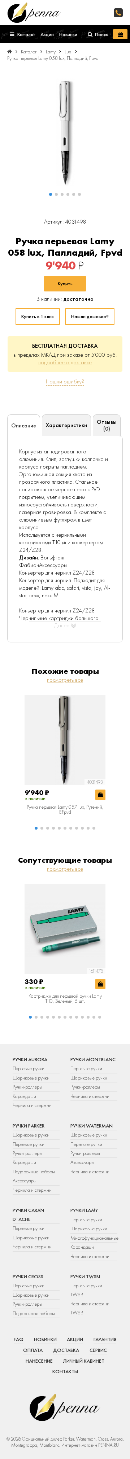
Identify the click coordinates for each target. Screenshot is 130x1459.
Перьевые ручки (28, 1068)
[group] (65, 132)
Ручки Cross (28, 1276)
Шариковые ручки (31, 1078)
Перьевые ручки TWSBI (86, 1289)
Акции (75, 1339)
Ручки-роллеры (27, 1087)
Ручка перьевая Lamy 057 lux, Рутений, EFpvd (65, 809)
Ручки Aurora (30, 1059)
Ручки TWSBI (85, 1276)
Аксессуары (24, 1180)
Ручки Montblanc (93, 1059)
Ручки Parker (28, 1125)
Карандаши (24, 1096)
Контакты (65, 1371)
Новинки (45, 1339)
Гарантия (105, 1339)
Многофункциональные (93, 1238)
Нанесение (39, 1361)
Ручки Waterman (91, 1125)
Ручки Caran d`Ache (28, 1214)
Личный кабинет (83, 1361)
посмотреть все (65, 680)
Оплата (33, 1350)
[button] (50, 194)
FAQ (18, 1339)
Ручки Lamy (84, 1210)
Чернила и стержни (32, 1105)
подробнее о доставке (65, 362)
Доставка (66, 1350)
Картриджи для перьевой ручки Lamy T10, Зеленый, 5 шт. (65, 998)
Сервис (98, 1350)
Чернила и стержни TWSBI (89, 1307)
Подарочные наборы (34, 1171)
